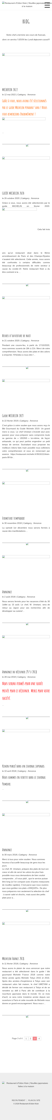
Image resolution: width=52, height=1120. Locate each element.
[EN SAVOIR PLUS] (26, 69)
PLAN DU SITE (34, 1100)
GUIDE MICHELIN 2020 (13, 193)
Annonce (31, 94)
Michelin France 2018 (13, 958)
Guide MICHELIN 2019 (12, 415)
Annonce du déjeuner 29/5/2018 (19, 672)
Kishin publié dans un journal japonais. (23, 766)
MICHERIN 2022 (10, 89)
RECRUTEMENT (18, 1100)
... (3, 132)
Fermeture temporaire (13, 518)
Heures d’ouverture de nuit (16, 335)
